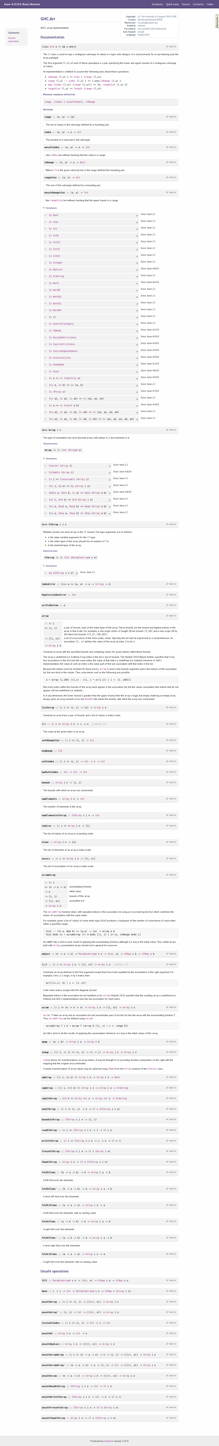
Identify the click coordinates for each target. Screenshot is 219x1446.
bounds (89, 699)
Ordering (58, 276)
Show (61, 513)
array (103, 669)
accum (46, 1015)
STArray (59, 573)
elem (76, 77)
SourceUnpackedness (65, 351)
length (78, 88)
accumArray (55, 911)
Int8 (56, 235)
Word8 (56, 290)
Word (56, 283)
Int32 (56, 249)
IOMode (57, 330)
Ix (49, 54)
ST (85, 532)
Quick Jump (172, 4)
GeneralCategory (63, 323)
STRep (127, 953)
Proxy (57, 391)
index (71, 80)
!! (65, 80)
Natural (58, 269)
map (50, 84)
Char (56, 222)
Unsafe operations (13, 39)
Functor (54, 465)
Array (64, 465)
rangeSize (109, 84)
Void (56, 371)
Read (61, 506)
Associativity (62, 357)
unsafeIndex (73, 101)
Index (210, 4)
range (88, 77)
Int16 (56, 242)
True (56, 170)
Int (79, 132)
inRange (52, 77)
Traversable (67, 479)
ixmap (46, 1060)
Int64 (56, 256)
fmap (111, 1068)
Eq (60, 486)
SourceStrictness (64, 344)
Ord (52, 46)
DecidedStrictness (64, 337)
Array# (73, 450)
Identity (70, 378)
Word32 (57, 303)
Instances (157, 4)
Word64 (57, 310)
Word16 (57, 296)
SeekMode (58, 364)
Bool (82, 162)
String (99, 584)
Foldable (54, 472)
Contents (198, 4)
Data (53, 492)
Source (186, 4)
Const (68, 405)
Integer (58, 262)
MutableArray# (81, 557)
